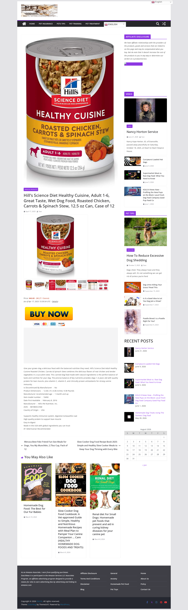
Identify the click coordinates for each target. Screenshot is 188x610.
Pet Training (75, 23)
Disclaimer (85, 584)
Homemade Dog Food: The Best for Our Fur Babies (34, 509)
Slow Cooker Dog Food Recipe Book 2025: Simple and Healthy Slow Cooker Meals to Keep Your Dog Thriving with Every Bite (97, 445)
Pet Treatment (93, 23)
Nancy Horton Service (142, 132)
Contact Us (145, 589)
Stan (40, 211)
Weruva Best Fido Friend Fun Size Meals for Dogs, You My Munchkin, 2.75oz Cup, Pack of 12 (46, 445)
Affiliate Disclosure (88, 573)
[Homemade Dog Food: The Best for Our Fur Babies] (36, 464)
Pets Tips (61, 23)
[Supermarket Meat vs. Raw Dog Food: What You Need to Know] (132, 177)
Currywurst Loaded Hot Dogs (153, 160)
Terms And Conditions (90, 578)
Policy (143, 584)
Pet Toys (114, 589)
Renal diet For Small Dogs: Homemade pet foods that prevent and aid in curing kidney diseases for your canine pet (104, 524)
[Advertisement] (71, 345)
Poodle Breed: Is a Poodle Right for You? (154, 319)
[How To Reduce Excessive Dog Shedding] (145, 232)
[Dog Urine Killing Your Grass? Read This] (132, 288)
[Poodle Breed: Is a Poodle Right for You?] (132, 321)
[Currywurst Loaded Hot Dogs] (132, 163)
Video (129, 126)
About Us (145, 578)
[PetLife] (24, 24)
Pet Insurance (46, 23)
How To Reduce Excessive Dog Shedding (145, 257)
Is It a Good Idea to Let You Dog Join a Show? (152, 299)
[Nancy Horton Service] (145, 110)
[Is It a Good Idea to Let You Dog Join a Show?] (132, 301)
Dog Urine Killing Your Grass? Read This (152, 286)
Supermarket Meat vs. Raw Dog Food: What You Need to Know (153, 176)
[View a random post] (164, 24)
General (113, 573)
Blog (82, 589)
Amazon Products (31, 189)
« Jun (144, 465)
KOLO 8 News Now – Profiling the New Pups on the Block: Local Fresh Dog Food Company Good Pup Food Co (153, 195)
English (112, 24)
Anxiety (113, 578)
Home (32, 23)
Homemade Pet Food (119, 584)
